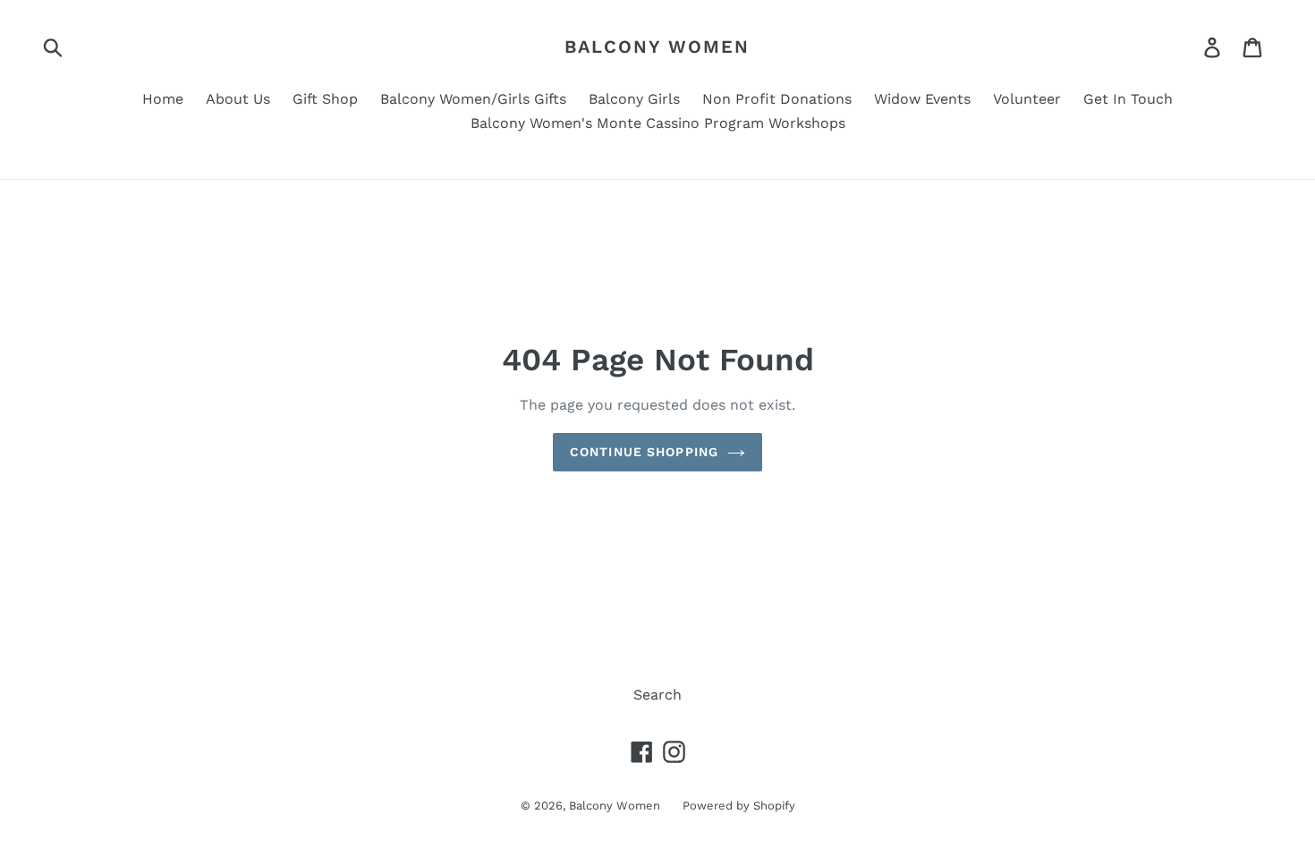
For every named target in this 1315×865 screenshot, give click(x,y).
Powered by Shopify (739, 805)
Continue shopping (644, 452)
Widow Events (922, 98)
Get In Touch (1128, 98)
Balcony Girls (634, 98)
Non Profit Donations (777, 98)
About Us (238, 98)
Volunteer (1027, 98)
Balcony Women (657, 46)
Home (162, 98)
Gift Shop (325, 98)
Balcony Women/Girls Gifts (473, 98)
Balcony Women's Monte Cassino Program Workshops (658, 122)
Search (657, 694)
